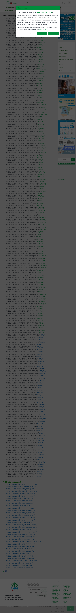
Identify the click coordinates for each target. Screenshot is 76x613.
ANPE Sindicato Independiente (44, 12)
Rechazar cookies (53, 34)
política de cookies (43, 29)
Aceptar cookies (42, 34)
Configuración (31, 34)
